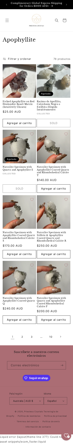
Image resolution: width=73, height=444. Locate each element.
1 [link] (12, 336)
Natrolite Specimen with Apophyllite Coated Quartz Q (19, 301)
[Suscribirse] (62, 365)
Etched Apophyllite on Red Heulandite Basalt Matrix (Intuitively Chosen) (19, 104)
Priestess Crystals (33, 411)
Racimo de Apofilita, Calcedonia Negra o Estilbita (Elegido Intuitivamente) (49, 105)
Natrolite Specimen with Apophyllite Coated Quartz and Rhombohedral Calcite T (53, 171)
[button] (7, 20)
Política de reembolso (29, 416)
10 (50, 336)
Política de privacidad (55, 416)
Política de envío (51, 421)
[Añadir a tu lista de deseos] (32, 68)
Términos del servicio (28, 421)
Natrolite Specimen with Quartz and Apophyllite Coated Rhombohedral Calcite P (51, 302)
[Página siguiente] (60, 337)
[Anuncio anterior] (6, 5)
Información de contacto (38, 427)
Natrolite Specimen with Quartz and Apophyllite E (18, 168)
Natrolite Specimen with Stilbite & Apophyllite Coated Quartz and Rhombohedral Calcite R (51, 236)
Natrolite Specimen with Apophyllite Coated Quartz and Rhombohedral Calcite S (19, 236)
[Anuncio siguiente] (66, 5)
